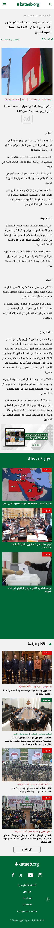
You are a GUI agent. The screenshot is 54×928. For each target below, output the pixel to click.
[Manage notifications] (47, 899)
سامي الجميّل (46, 831)
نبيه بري (37, 686)
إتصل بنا (27, 898)
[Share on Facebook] (42, 39)
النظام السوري (37, 784)
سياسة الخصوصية (27, 911)
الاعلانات (27, 904)
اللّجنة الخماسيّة (25, 686)
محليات (47, 469)
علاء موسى (47, 686)
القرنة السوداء (34, 99)
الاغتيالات (17, 831)
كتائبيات (46, 700)
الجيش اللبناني (23, 784)
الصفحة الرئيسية (27, 885)
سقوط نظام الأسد (21, 734)
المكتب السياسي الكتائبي (41, 734)
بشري (24, 99)
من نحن (27, 892)
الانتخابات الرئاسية (12, 99)
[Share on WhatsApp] (49, 39)
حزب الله (48, 784)
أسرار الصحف (47, 99)
